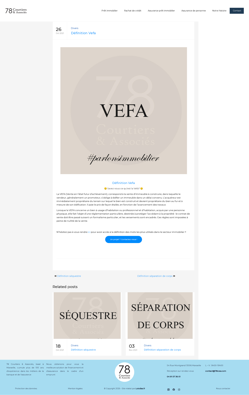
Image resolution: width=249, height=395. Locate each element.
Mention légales (75, 388)
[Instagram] (179, 389)
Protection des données (26, 388)
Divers (74, 28)
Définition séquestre (69, 276)
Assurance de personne (193, 10)
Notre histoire (219, 10)
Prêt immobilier (110, 10)
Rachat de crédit (132, 10)
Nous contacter (223, 388)
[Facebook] (173, 389)
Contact (237, 10)
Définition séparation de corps (154, 276)
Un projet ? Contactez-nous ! (123, 239)
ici (89, 232)
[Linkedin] (168, 389)
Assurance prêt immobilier (161, 10)
